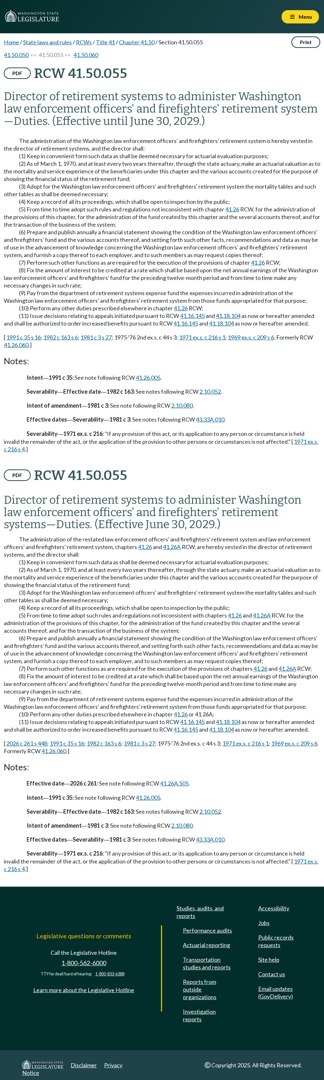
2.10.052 (210, 391)
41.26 (232, 209)
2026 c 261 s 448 (26, 743)
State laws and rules (47, 42)
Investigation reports (199, 1015)
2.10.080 (182, 405)
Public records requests (276, 941)
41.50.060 (85, 54)
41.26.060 (16, 344)
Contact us (271, 974)
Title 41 (105, 42)
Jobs (264, 922)
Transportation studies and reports (207, 963)
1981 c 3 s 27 (96, 337)
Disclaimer (84, 1065)
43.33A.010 (210, 419)
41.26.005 (148, 377)
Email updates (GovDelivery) (275, 992)
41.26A (172, 546)
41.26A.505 (174, 783)
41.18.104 (228, 315)
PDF (17, 73)
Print (306, 42)
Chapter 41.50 (136, 42)
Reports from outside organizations (199, 989)
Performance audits (207, 930)
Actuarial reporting (206, 944)
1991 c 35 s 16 (23, 337)
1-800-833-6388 (109, 974)
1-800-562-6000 (83, 963)
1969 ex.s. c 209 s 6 (251, 337)
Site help (268, 959)
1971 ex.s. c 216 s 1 (202, 337)
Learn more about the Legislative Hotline (83, 989)
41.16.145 (192, 315)
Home (11, 42)
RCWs (84, 42)
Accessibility (273, 908)
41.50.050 (16, 54)
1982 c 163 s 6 (60, 337)
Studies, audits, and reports (200, 912)
